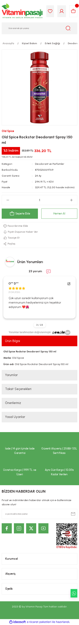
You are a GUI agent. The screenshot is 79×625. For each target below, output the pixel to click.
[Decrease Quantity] (7, 200)
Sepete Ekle (22, 213)
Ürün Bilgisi (12, 341)
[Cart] (73, 11)
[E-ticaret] (39, 622)
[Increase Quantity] (71, 200)
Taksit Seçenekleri (18, 389)
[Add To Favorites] (39, 226)
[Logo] (22, 11)
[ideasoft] (17, 622)
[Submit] (73, 514)
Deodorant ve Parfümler (49, 163)
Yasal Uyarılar (15, 417)
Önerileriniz (13, 403)
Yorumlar (11, 375)
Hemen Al (59, 213)
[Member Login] (61, 11)
